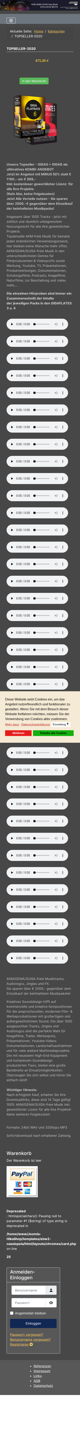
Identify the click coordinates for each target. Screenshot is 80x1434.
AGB (37, 1381)
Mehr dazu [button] (12, 724)
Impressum (42, 1371)
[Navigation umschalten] (11, 21)
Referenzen (42, 1366)
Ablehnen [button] (18, 733)
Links (38, 1376)
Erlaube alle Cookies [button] (53, 733)
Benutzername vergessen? (30, 1339)
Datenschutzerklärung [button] (35, 724)
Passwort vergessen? (26, 1335)
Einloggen (33, 1323)
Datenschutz (43, 1386)
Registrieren (20, 1344)
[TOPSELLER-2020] (35, 120)
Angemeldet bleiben (30, 1313)
